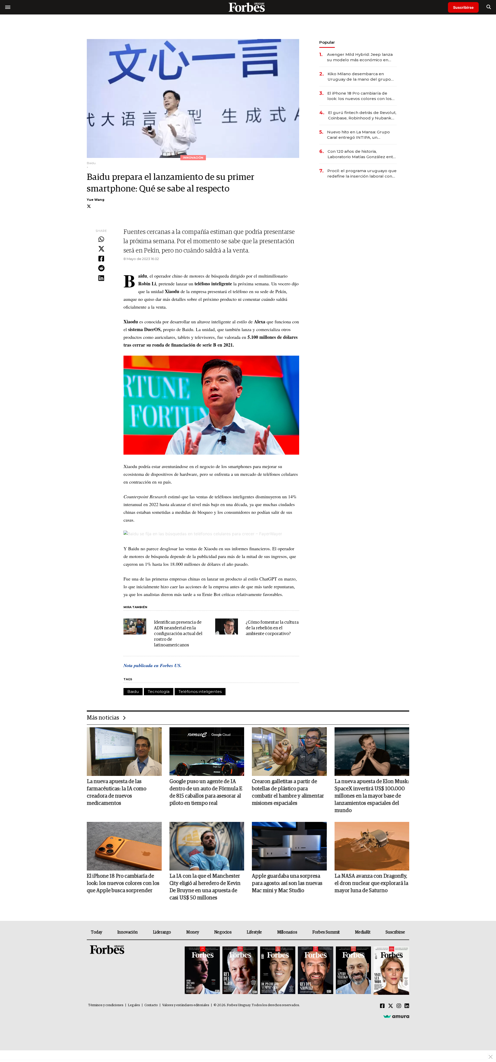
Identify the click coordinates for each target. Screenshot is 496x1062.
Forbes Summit (326, 932)
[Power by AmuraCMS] (396, 1016)
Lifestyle (254, 932)
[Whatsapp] (101, 240)
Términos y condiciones (105, 1005)
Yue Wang (95, 200)
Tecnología (158, 691)
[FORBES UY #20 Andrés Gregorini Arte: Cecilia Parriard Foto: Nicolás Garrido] (353, 970)
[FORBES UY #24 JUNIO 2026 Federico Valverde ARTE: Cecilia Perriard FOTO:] (202, 970)
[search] (488, 7)
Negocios (223, 932)
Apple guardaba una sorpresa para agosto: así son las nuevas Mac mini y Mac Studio (287, 883)
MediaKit (362, 932)
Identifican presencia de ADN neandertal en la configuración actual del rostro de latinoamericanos (178, 633)
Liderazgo (162, 932)
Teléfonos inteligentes (200, 691)
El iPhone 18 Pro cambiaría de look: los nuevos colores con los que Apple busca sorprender (359, 96)
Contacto (151, 1005)
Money (192, 932)
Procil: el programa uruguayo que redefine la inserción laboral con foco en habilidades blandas (362, 173)
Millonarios (287, 932)
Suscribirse (463, 7)
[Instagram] (399, 1006)
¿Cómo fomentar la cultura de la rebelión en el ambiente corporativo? (272, 628)
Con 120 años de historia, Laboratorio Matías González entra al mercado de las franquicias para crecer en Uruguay (362, 154)
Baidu (133, 691)
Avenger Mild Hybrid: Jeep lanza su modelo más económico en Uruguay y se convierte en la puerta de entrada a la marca (360, 57)
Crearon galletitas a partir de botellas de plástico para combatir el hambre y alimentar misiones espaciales (288, 792)
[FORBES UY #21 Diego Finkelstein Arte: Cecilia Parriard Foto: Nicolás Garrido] (315, 970)
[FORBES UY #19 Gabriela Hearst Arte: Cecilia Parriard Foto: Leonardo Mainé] (390, 970)
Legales (134, 1005)
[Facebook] (101, 259)
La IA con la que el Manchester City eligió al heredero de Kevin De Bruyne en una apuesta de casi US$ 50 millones (205, 887)
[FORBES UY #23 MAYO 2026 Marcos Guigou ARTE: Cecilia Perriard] (240, 970)
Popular (327, 42)
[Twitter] (101, 249)
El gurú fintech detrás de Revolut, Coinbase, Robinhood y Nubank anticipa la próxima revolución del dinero (362, 115)
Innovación (127, 932)
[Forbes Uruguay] (248, 7)
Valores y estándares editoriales (185, 1005)
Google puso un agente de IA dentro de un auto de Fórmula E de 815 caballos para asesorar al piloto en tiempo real (205, 792)
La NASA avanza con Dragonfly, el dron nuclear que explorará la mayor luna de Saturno (371, 883)
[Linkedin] (101, 278)
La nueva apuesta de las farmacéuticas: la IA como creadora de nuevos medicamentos (116, 792)
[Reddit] (101, 268)
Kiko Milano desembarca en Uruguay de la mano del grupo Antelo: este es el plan (359, 76)
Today (96, 932)
